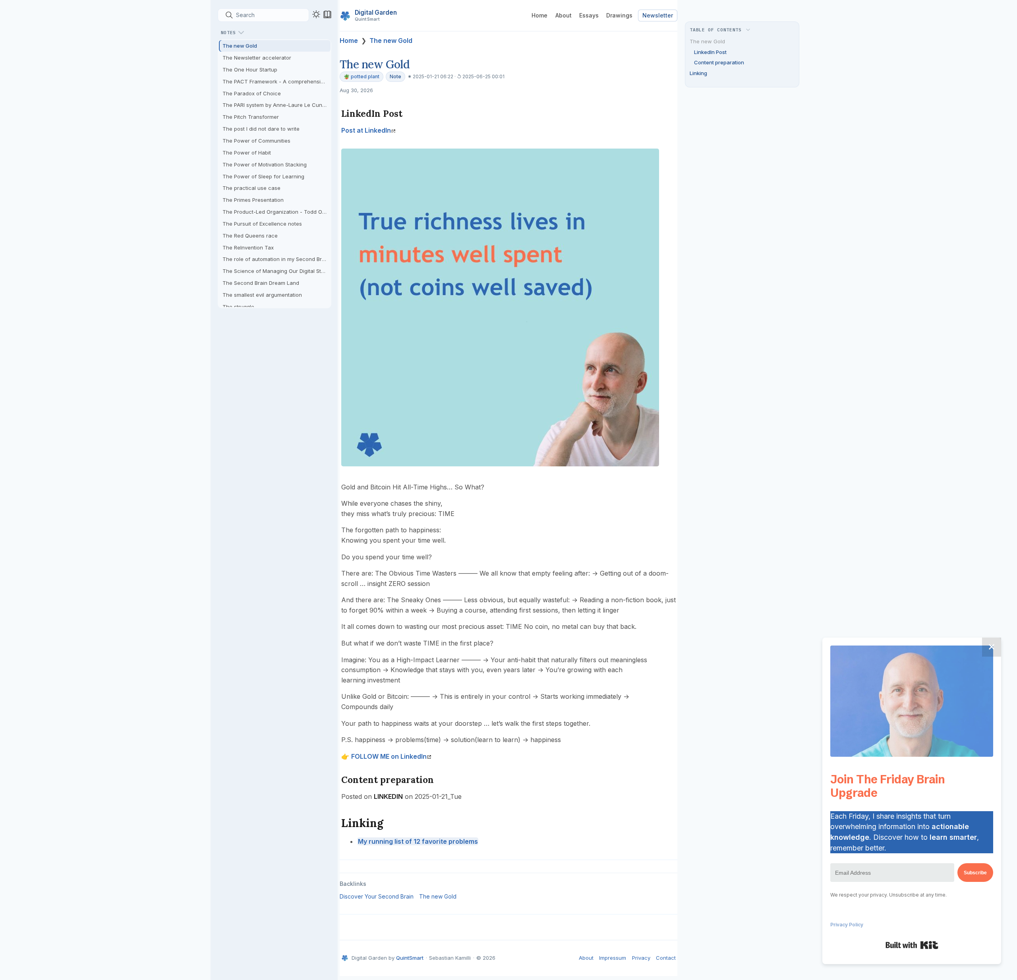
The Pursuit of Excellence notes (262, 223)
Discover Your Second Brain (377, 896)
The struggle (238, 306)
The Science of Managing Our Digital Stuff (275, 271)
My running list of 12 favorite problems (418, 841)
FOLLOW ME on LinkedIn (389, 756)
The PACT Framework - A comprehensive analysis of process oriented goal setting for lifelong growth (276, 81)
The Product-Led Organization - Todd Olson (276, 212)
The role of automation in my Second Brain (275, 259)
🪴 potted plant (361, 76)
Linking (698, 73)
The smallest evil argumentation (262, 295)
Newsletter (657, 15)
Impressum (612, 958)
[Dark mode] (316, 14)
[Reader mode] (327, 14)
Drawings (619, 15)
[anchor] (410, 113)
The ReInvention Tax (248, 247)
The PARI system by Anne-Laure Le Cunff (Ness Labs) (276, 105)
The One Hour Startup (249, 69)
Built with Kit (912, 945)
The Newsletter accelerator (256, 57)
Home (539, 15)
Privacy (641, 958)
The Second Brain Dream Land (260, 283)
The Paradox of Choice (251, 93)
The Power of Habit (246, 152)
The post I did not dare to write (261, 129)
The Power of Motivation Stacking (264, 164)
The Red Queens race (250, 235)
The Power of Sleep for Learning (263, 176)
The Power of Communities (256, 140)
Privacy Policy (846, 925)
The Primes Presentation (253, 200)
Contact (666, 958)
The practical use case (251, 188)
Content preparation (719, 62)
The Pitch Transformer (250, 117)
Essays (589, 15)
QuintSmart (409, 958)
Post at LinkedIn (366, 130)
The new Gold (239, 46)
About (563, 15)
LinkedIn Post (710, 52)
